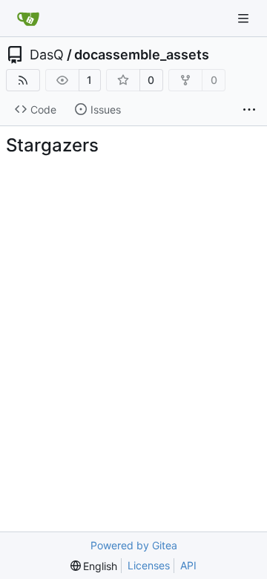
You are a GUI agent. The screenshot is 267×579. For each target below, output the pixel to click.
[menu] (94, 566)
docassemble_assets (141, 55)
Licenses (149, 565)
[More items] (249, 109)
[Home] (28, 18)
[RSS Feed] (23, 80)
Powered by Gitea (133, 545)
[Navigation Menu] (245, 18)
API (188, 565)
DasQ (47, 55)
